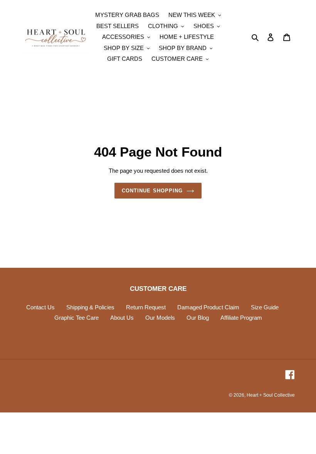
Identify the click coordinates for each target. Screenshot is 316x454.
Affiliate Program (241, 317)
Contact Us (40, 307)
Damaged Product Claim (208, 307)
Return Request (146, 307)
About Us (122, 317)
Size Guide (265, 307)
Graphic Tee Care (76, 317)
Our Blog (198, 317)
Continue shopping (152, 191)
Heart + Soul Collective (271, 395)
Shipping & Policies (90, 307)
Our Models (160, 317)
